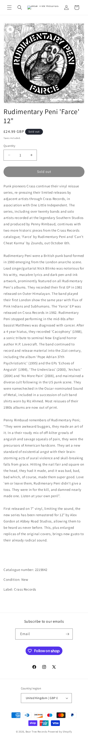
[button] (9, 7)
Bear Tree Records (36, 731)
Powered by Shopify (60, 731)
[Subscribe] (67, 634)
